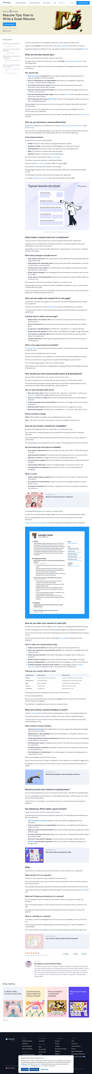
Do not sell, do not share (78, 1054)
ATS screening (62, 638)
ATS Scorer (25, 1043)
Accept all (25, 1069)
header (63, 126)
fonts (66, 94)
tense (32, 395)
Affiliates (57, 1054)
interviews (85, 49)
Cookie (41, 1066)
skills (55, 626)
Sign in (73, 3)
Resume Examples (34, 3)
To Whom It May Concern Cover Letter (12, 993)
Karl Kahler (15, 11)
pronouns (83, 890)
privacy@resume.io (26, 1066)
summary (69, 126)
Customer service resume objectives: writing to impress (33, 994)
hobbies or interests (39, 178)
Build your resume (9, 24)
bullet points (52, 307)
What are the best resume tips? (11, 43)
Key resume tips (8, 46)
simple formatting (62, 46)
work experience (77, 126)
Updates (57, 1046)
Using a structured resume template (36, 523)
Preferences (44, 1069)
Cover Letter (46, 3)
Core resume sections (10, 53)
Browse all (5, 1020)
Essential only (34, 1069)
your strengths (55, 157)
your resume (83, 114)
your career (39, 163)
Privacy (74, 1048)
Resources (61, 3)
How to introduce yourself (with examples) (55, 994)
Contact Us (75, 1043)
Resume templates (27, 1048)
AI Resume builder (27, 1041)
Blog (40, 1046)
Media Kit (57, 1051)
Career (40, 1054)
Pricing (57, 1043)
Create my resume (83, 3)
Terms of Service (76, 1046)
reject (39, 1064)
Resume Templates (20, 3)
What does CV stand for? (78, 993)
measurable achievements (74, 61)
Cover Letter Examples (28, 1054)
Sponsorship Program (61, 1048)
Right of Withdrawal (77, 1051)
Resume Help (29, 989)
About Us (57, 1041)
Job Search (42, 1041)
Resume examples (27, 1046)
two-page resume (31, 348)
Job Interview (42, 1052)
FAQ (54, 3)
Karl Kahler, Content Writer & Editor (47, 964)
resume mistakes (36, 713)
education (31, 128)
